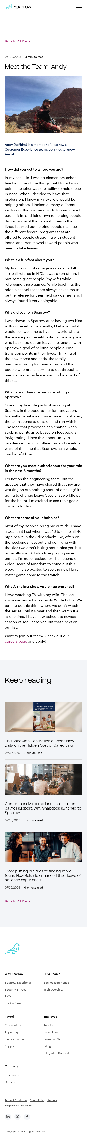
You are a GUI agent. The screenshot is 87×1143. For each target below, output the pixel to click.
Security (52, 1100)
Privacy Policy (37, 1100)
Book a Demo (13, 1003)
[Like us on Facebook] (27, 1118)
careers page (16, 641)
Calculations (13, 1025)
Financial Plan (53, 1039)
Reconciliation (14, 1039)
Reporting (11, 1032)
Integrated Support (56, 1053)
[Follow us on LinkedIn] (8, 1118)
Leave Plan (51, 1032)
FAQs (8, 996)
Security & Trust (15, 989)
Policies (49, 1025)
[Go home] (18, 6)
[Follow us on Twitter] (17, 1118)
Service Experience (56, 982)
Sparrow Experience (18, 982)
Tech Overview (53, 989)
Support (10, 1046)
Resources (12, 1075)
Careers (10, 1082)
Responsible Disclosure (18, 1105)
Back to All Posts (17, 41)
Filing (47, 1046)
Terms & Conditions (16, 1100)
